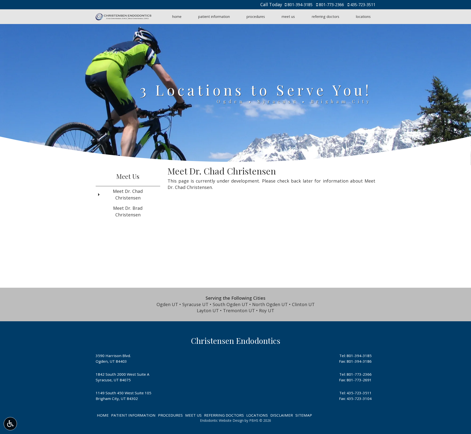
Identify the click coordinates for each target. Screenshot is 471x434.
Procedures (256, 17)
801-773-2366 (331, 4)
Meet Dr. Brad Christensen (128, 211)
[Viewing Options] (10, 423)
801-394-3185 (300, 4)
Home (177, 17)
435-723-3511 (362, 4)
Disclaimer (281, 415)
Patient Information (214, 17)
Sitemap (303, 415)
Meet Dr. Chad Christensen (128, 194)
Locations (363, 17)
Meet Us (288, 17)
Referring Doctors (325, 17)
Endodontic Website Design (222, 420)
